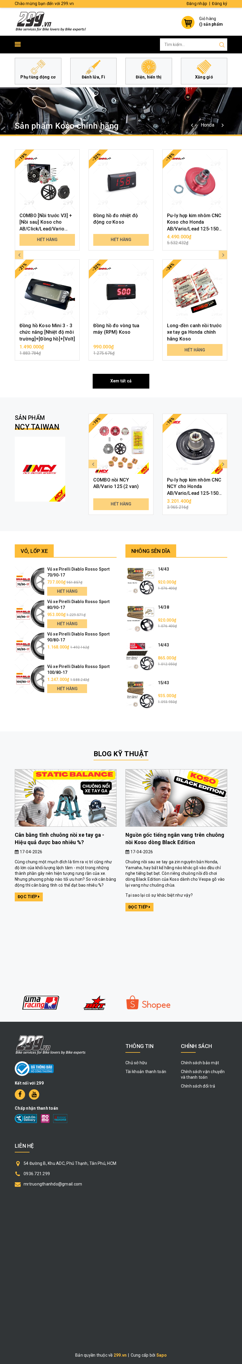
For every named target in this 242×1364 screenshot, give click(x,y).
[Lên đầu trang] (233, 950)
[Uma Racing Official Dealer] (40, 1002)
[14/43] (140, 581)
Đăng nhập (197, 3)
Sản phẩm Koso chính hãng (67, 126)
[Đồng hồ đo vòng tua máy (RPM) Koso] (121, 292)
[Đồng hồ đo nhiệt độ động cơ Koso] (121, 181)
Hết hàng (47, 239)
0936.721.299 (37, 1173)
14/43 (163, 569)
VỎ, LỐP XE (34, 551)
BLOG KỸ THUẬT (121, 754)
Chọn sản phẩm (47, 350)
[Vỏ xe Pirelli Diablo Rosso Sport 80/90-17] (29, 613)
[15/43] (140, 694)
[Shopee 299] (148, 1002)
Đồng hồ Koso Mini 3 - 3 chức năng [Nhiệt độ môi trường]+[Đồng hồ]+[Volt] (47, 332)
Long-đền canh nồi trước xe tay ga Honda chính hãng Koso (194, 332)
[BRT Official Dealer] (94, 1002)
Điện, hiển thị (149, 77)
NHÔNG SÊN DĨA (150, 551)
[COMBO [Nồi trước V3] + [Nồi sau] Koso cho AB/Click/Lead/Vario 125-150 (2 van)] (47, 181)
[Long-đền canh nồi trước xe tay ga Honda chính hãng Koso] (195, 292)
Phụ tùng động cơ (37, 77)
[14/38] (140, 618)
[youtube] (34, 1094)
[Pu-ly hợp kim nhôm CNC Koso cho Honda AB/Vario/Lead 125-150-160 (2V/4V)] (195, 181)
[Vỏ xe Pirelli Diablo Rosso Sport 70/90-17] (29, 581)
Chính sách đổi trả (198, 1086)
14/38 (163, 607)
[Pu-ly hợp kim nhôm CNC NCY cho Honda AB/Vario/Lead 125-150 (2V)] (195, 446)
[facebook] (20, 1094)
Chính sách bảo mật (200, 1062)
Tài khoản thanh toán (145, 1071)
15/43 (163, 682)
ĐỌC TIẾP (28, 896)
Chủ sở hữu (136, 1062)
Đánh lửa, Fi (93, 77)
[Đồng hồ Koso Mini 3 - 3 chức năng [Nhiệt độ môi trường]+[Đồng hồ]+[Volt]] (47, 292)
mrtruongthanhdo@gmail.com (53, 1184)
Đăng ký (219, 3)
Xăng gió (204, 77)
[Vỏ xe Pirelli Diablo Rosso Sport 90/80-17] (29, 645)
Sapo (161, 1355)
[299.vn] (50, 21)
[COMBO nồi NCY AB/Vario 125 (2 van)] (121, 446)
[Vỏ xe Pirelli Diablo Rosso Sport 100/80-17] (29, 678)
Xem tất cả (121, 381)
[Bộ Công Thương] (34, 1068)
